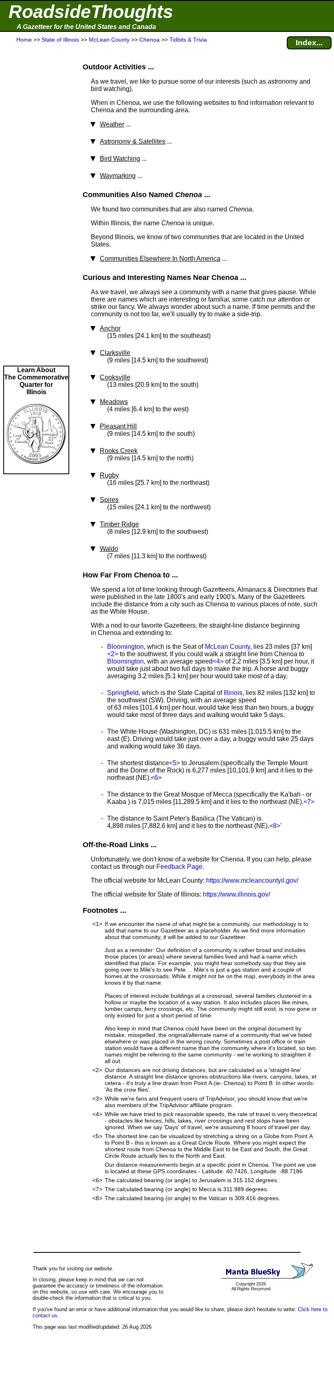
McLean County (227, 646)
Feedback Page (179, 866)
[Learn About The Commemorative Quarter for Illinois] (36, 469)
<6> (156, 777)
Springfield (122, 692)
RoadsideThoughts (91, 11)
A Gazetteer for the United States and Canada (86, 26)
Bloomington (125, 646)
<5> (174, 762)
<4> (218, 661)
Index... (309, 42)
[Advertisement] (36, 204)
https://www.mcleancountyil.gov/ (252, 880)
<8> (274, 825)
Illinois (233, 692)
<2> (112, 653)
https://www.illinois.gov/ (236, 894)
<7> (308, 801)
